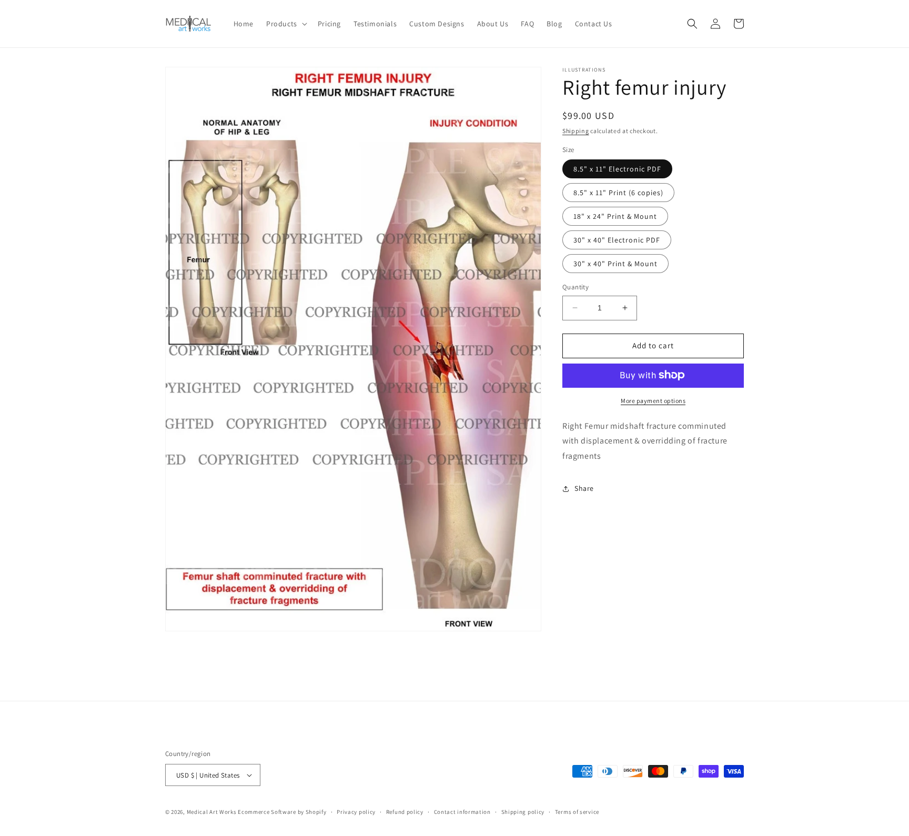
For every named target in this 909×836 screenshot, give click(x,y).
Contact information (462, 811)
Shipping (575, 131)
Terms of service (577, 811)
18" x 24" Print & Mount (615, 216)
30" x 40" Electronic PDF (616, 240)
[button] (285, 24)
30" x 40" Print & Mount (615, 263)
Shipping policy (523, 811)
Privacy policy (356, 811)
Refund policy (404, 811)
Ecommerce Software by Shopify (282, 811)
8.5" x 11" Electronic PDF (617, 169)
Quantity (575, 287)
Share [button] (584, 488)
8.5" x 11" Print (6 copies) (618, 192)
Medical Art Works (212, 811)
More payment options (653, 400)
